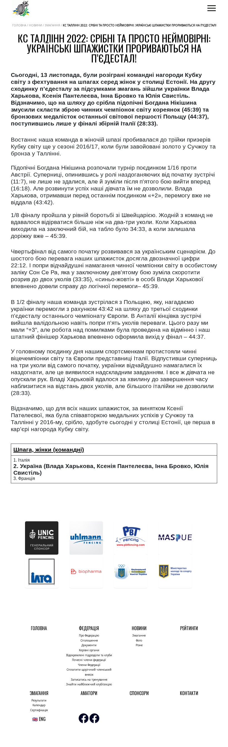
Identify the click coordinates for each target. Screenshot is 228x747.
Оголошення (89, 640)
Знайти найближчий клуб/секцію (89, 684)
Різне (139, 645)
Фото (139, 640)
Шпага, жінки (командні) (48, 449)
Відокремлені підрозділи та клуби (89, 655)
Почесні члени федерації (89, 660)
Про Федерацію (89, 635)
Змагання (139, 635)
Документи (88, 645)
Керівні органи (89, 650)
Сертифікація (39, 710)
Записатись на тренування (89, 679)
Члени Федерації (89, 665)
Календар (39, 705)
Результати (38, 700)
